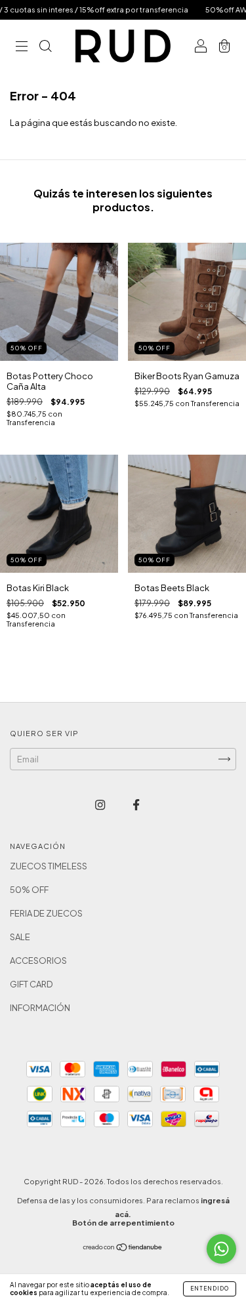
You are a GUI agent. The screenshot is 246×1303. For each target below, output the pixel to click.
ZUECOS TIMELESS (48, 866)
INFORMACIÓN (40, 1008)
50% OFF (29, 889)
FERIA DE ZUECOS (46, 913)
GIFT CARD (31, 984)
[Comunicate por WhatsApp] (221, 1249)
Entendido (209, 1288)
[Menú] (21, 47)
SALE (20, 937)
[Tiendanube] (123, 1248)
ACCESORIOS (38, 960)
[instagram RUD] (100, 804)
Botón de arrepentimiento (123, 1222)
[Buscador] (45, 47)
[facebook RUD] (136, 804)
